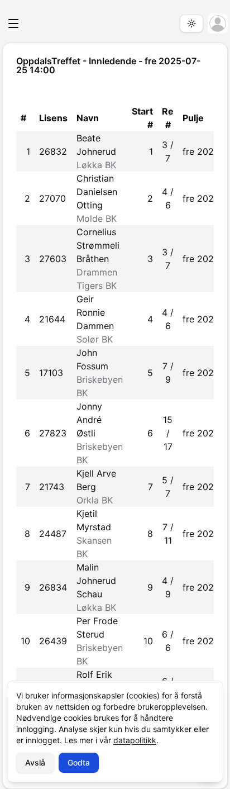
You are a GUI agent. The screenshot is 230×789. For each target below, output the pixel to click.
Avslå (35, 762)
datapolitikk (134, 740)
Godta (79, 762)
